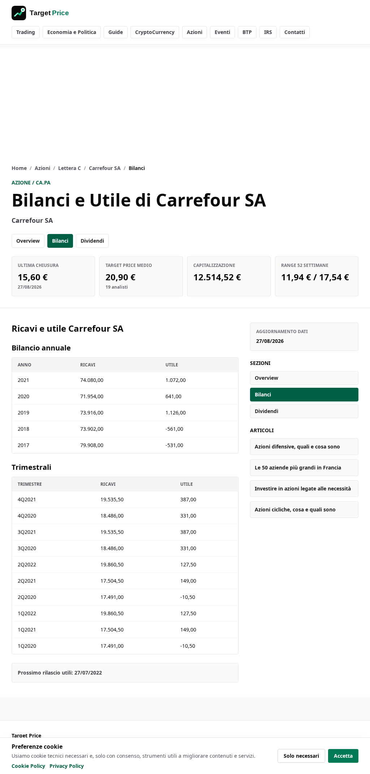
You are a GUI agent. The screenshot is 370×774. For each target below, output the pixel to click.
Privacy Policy (67, 765)
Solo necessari (301, 755)
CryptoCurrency (155, 32)
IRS (268, 32)
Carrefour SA (105, 168)
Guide (115, 32)
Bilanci (60, 240)
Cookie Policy (28, 765)
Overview (28, 240)
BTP (247, 32)
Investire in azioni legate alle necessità (303, 488)
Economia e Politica (71, 32)
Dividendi (92, 240)
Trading (25, 32)
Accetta (343, 755)
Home (19, 168)
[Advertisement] (185, 98)
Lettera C (69, 168)
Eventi (222, 32)
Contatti (294, 32)
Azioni (194, 32)
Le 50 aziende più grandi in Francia (298, 467)
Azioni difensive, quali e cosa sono (297, 446)
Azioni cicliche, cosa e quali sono (295, 509)
